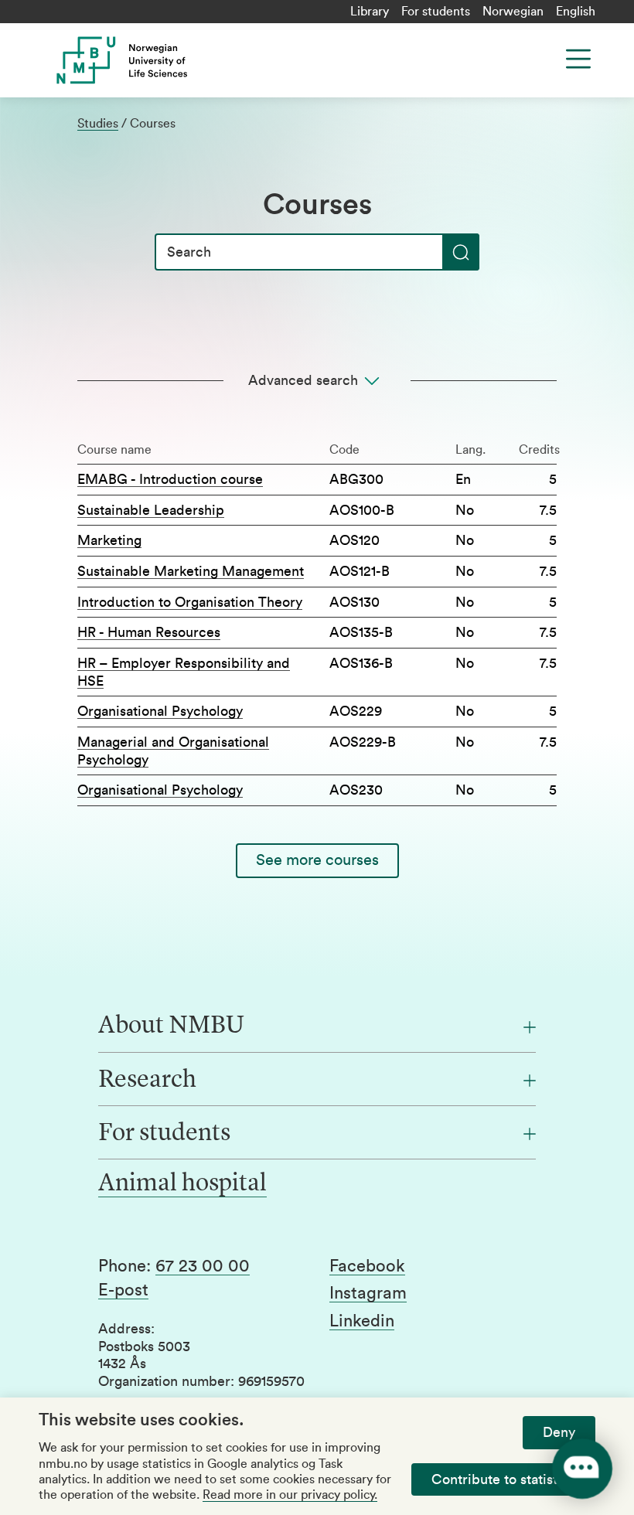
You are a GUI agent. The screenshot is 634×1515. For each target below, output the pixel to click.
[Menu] (578, 59)
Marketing (109, 540)
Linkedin (361, 1320)
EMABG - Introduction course (170, 479)
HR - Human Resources (148, 632)
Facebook (367, 1266)
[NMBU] (187, 60)
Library (369, 11)
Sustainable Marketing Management (190, 571)
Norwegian (513, 11)
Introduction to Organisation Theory (189, 602)
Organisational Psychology (160, 711)
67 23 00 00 (202, 1266)
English (575, 11)
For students (435, 11)
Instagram (368, 1293)
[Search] (460, 252)
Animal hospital (182, 1184)
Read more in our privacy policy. (290, 1495)
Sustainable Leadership (150, 510)
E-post (123, 1290)
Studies (97, 123)
